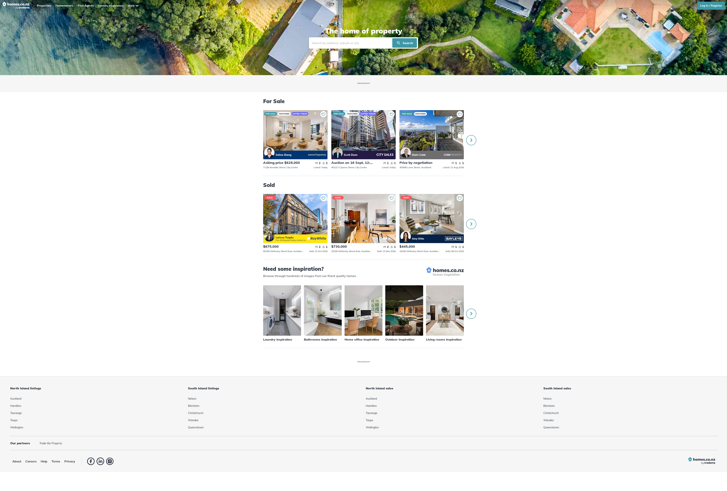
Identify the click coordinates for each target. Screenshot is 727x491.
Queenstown (196, 427)
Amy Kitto (405, 236)
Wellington (16, 427)
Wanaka (193, 420)
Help (44, 461)
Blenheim (193, 406)
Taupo (14, 420)
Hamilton (15, 406)
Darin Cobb (405, 152)
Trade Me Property (50, 443)
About (16, 461)
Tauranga (16, 413)
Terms (55, 461)
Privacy (69, 461)
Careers (31, 461)
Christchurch (195, 413)
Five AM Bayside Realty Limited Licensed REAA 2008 (291, 240)
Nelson (192, 398)
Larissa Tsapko (269, 236)
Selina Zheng (269, 152)
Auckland (15, 398)
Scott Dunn (337, 152)
